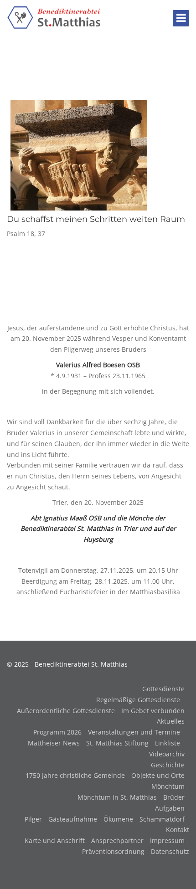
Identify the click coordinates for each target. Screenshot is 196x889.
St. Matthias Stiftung (117, 743)
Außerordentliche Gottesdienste (66, 710)
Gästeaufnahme (72, 819)
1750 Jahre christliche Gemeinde (75, 775)
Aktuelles (171, 721)
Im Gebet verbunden (153, 710)
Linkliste (167, 743)
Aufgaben (170, 808)
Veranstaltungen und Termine (134, 732)
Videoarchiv (167, 754)
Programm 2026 (57, 732)
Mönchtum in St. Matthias (117, 797)
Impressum (167, 840)
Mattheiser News (54, 743)
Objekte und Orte (158, 775)
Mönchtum (168, 786)
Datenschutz (170, 851)
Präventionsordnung (113, 851)
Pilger (33, 819)
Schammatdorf (162, 819)
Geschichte (168, 765)
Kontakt (177, 829)
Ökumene (118, 819)
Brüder (174, 797)
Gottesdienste (163, 688)
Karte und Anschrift (55, 840)
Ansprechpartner (117, 840)
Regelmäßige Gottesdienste (138, 699)
